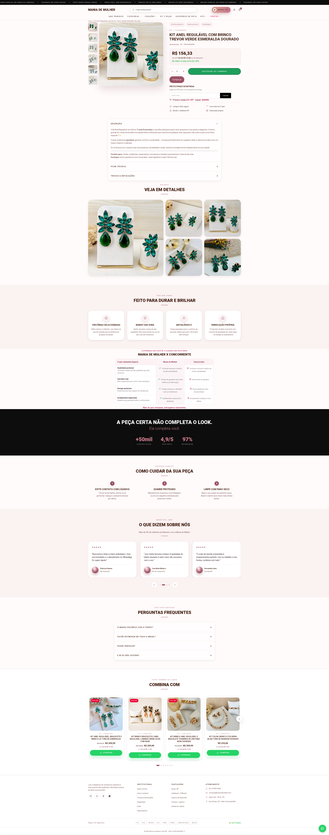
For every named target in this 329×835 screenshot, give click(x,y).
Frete (139, 806)
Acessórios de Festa (186, 16)
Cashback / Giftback (179, 793)
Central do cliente (177, 806)
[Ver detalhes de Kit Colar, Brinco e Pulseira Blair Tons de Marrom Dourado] (223, 714)
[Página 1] (160, 584)
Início (90, 21)
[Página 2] (162, 584)
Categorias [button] (133, 16)
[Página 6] (169, 765)
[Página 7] (172, 765)
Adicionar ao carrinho (214, 71)
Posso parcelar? (126, 646)
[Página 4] (168, 584)
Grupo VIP (175, 789)
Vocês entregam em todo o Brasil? (136, 636)
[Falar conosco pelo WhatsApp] (322, 828)
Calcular (226, 95)
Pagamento (141, 802)
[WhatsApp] (109, 796)
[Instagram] (90, 796)
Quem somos (142, 789)
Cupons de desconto (179, 798)
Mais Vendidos (116, 16)
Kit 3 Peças (166, 16)
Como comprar (142, 793)
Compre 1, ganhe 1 (178, 802)
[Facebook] (96, 796)
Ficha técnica (118, 166)
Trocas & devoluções (123, 176)
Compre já (176, 79)
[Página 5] (167, 765)
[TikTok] (103, 796)
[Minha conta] (234, 9)
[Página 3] (165, 584)
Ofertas (214, 16)
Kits (202, 16)
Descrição (116, 123)
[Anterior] (154, 585)
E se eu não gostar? (128, 655)
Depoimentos (142, 811)
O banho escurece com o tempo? (135, 627)
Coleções (150, 16)
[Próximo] (175, 585)
